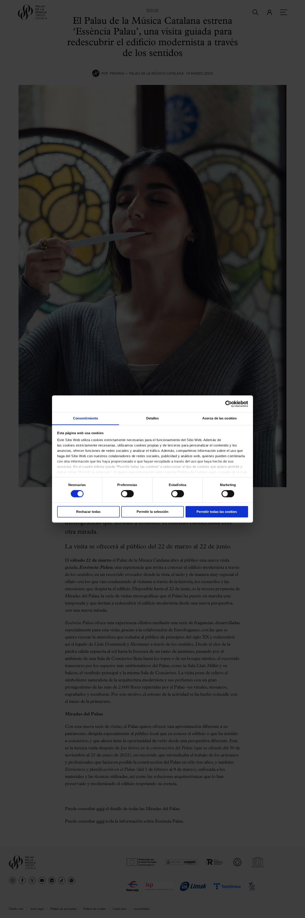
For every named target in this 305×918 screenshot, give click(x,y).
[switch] (127, 493)
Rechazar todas (88, 512)
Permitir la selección (152, 512)
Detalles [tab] (152, 418)
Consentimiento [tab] (85, 418)
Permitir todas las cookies (216, 512)
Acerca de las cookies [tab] (219, 418)
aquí (212, 472)
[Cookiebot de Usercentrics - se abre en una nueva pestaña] (228, 403)
